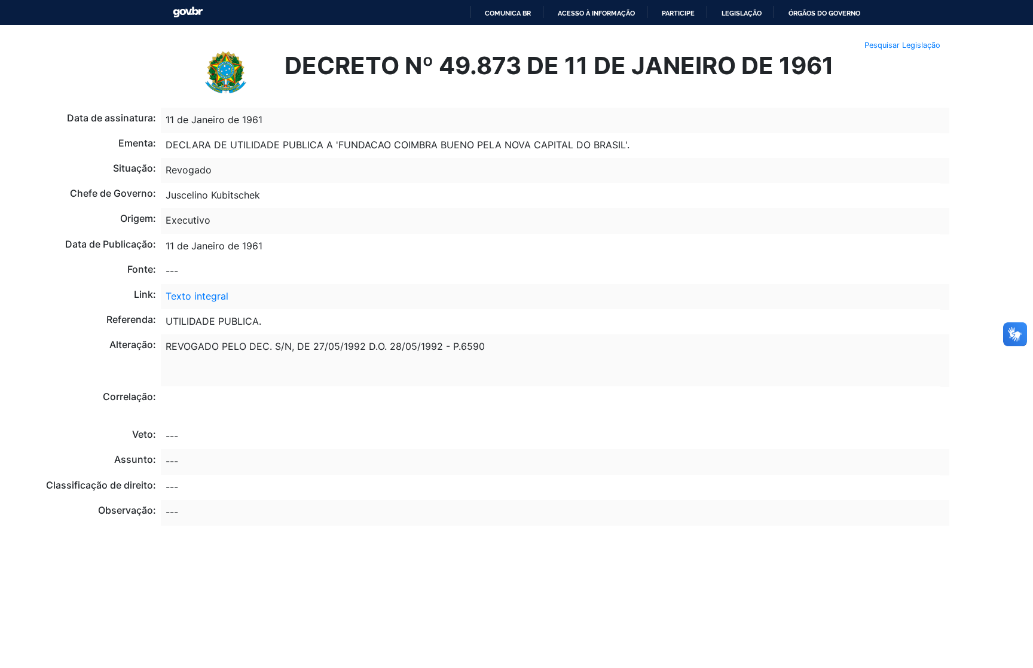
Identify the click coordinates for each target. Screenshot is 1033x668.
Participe (678, 13)
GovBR (188, 12)
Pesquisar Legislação (902, 45)
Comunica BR (508, 13)
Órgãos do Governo (824, 13)
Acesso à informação (596, 13)
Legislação (742, 13)
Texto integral (197, 296)
